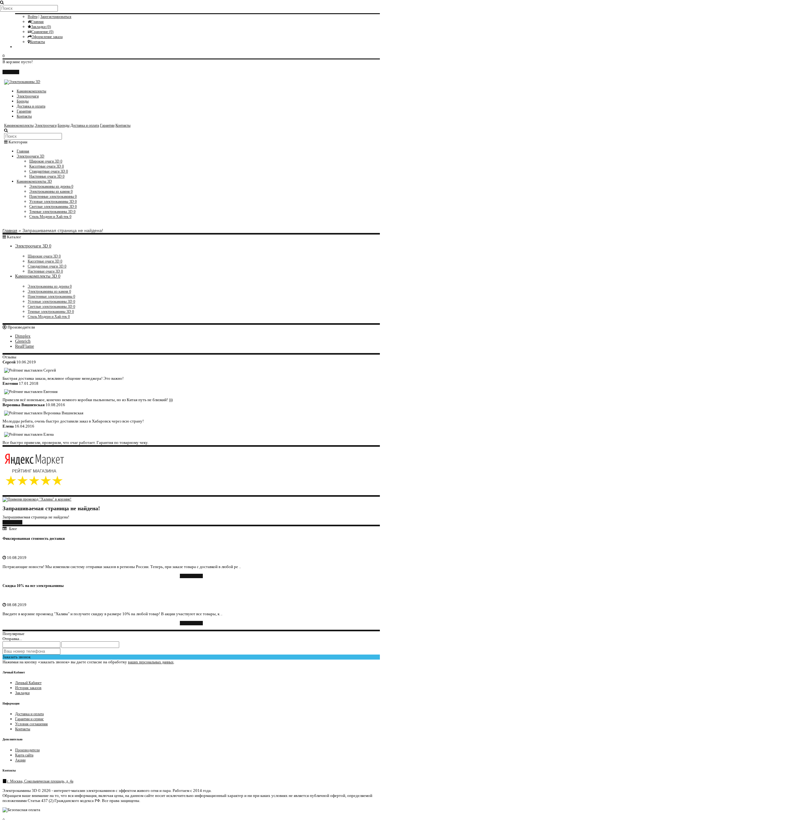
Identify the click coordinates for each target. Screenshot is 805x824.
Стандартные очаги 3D (48, 171)
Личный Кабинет (28, 683)
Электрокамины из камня (51, 191)
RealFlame (24, 346)
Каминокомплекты (31, 91)
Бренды (23, 101)
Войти (32, 16)
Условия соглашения (31, 724)
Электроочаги (28, 96)
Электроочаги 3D (30, 156)
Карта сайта (24, 755)
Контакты (37, 42)
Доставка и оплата (31, 106)
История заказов (28, 688)
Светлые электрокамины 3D (53, 206)
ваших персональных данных (151, 662)
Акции (20, 760)
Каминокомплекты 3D (34, 181)
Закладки (22, 693)
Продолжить (12, 522)
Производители (27, 750)
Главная (37, 21)
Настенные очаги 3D (46, 176)
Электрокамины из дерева (51, 186)
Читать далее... (191, 576)
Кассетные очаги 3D (46, 166)
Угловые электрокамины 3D (53, 201)
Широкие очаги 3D (45, 161)
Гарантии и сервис (29, 719)
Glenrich (23, 341)
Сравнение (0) (42, 32)
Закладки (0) (41, 27)
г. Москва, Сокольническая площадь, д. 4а (40, 781)
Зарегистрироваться (55, 16)
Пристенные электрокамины (53, 196)
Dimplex (23, 336)
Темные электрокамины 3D (52, 211)
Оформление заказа (47, 37)
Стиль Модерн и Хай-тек (50, 216)
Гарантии (24, 111)
